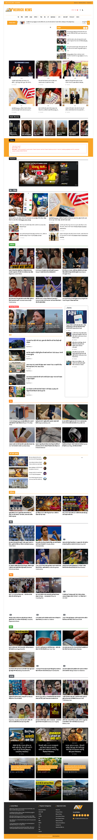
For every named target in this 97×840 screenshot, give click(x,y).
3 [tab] (52, 27)
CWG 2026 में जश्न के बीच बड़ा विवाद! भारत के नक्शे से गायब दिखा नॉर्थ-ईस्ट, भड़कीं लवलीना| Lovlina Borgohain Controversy (48, 567)
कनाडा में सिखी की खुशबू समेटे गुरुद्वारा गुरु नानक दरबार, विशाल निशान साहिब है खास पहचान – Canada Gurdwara (35, 479)
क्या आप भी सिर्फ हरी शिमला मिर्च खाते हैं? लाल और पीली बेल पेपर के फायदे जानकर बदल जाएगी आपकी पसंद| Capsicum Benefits (48, 767)
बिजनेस (14, 323)
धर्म (48, 17)
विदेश (22, 17)
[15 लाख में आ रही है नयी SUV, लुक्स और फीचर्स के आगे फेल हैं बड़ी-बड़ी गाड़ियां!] (17, 343)
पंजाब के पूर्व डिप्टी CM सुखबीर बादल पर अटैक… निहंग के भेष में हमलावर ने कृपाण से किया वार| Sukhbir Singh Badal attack (21, 82)
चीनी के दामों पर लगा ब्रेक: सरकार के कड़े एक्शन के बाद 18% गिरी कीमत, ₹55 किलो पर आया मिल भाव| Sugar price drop (22, 809)
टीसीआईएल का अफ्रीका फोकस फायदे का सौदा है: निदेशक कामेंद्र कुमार (53, 327)
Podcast (71, 17)
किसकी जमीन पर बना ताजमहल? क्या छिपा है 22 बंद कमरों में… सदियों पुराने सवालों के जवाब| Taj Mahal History (48, 748)
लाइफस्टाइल (53, 17)
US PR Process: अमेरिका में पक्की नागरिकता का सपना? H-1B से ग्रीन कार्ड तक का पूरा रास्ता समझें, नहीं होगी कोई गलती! (48, 109)
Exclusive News (42, 809)
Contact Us (58, 825)
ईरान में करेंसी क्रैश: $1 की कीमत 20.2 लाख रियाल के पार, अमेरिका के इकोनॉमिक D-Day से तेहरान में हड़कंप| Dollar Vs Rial (74, 109)
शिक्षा (41, 17)
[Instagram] (82, 815)
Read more (28, 346)
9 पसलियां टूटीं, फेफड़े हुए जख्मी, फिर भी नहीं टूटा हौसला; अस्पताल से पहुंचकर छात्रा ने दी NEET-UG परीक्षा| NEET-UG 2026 (75, 596)
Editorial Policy (59, 820)
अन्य (59, 17)
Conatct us (89, 2)
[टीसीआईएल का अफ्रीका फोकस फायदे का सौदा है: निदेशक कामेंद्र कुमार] (54, 321)
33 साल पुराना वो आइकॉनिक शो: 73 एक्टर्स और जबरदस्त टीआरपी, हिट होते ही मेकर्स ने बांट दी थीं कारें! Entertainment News (39, 21)
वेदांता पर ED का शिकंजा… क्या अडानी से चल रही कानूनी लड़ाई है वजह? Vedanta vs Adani (78, 363)
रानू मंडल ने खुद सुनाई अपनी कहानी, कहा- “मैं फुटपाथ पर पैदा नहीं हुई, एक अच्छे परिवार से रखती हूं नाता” (36, 327)
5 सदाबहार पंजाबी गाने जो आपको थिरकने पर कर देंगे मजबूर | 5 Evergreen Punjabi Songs (35, 474)
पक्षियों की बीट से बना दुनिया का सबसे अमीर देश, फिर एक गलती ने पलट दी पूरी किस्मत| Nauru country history (22, 748)
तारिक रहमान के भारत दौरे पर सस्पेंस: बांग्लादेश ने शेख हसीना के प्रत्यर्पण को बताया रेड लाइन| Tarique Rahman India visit (21, 109)
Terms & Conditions (60, 822)
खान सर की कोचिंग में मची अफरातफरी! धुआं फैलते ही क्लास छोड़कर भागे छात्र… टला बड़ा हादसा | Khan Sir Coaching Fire (47, 596)
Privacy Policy (59, 812)
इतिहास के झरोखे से (74, 743)
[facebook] (72, 10)
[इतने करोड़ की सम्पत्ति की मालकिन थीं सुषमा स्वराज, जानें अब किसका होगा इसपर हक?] (18, 321)
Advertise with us (82, 2)
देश (18, 17)
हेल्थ (10, 644)
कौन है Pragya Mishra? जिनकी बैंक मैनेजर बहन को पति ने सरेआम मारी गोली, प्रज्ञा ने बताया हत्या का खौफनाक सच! (77, 33)
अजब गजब (21, 743)
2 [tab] (50, 27)
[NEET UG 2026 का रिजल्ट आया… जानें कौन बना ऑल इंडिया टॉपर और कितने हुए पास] (21, 585)
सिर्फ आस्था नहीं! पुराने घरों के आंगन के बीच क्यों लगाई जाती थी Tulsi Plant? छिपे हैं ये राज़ (35, 459)
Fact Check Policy (60, 818)
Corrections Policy (60, 816)
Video (77, 17)
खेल (45, 17)
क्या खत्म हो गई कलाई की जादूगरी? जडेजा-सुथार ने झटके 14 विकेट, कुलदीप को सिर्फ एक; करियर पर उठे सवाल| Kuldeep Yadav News (21, 544)
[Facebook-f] (74, 815)
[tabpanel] (32, 42)
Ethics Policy (59, 814)
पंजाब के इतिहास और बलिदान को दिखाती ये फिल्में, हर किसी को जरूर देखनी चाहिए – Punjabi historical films (35, 464)
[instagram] (74, 10)
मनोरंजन (35, 17)
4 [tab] (54, 27)
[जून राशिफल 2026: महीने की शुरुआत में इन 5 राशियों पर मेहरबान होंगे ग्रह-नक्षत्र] (48, 503)
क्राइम (31, 17)
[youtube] (77, 10)
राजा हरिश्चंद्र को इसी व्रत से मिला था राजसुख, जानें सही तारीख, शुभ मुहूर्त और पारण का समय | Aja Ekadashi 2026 (18, 463)
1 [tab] (48, 27)
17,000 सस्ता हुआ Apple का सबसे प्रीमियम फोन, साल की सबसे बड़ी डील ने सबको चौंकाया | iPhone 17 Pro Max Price (21, 422)
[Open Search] (80, 10)
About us (76, 2)
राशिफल (11, 509)
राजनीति (26, 17)
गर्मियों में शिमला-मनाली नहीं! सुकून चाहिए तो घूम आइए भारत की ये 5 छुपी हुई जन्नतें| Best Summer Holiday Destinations (74, 790)
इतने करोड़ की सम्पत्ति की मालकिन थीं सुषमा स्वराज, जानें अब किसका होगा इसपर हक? (18, 327)
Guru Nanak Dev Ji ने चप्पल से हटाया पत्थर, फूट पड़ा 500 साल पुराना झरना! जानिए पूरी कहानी (26, 56)
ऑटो (10, 347)
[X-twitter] (77, 815)
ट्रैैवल (11, 786)
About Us (58, 809)
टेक (10, 418)
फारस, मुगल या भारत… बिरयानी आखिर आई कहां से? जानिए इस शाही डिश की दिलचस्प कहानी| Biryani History (75, 748)
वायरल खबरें (65, 17)
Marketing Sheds (56, 836)
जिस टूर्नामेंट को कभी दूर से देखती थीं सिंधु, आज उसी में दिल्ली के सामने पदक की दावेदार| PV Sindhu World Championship (48, 544)
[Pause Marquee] (88, 23)
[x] (75, 10)
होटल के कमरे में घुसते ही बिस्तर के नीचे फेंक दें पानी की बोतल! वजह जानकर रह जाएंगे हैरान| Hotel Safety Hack (21, 790)
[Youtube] (79, 815)
